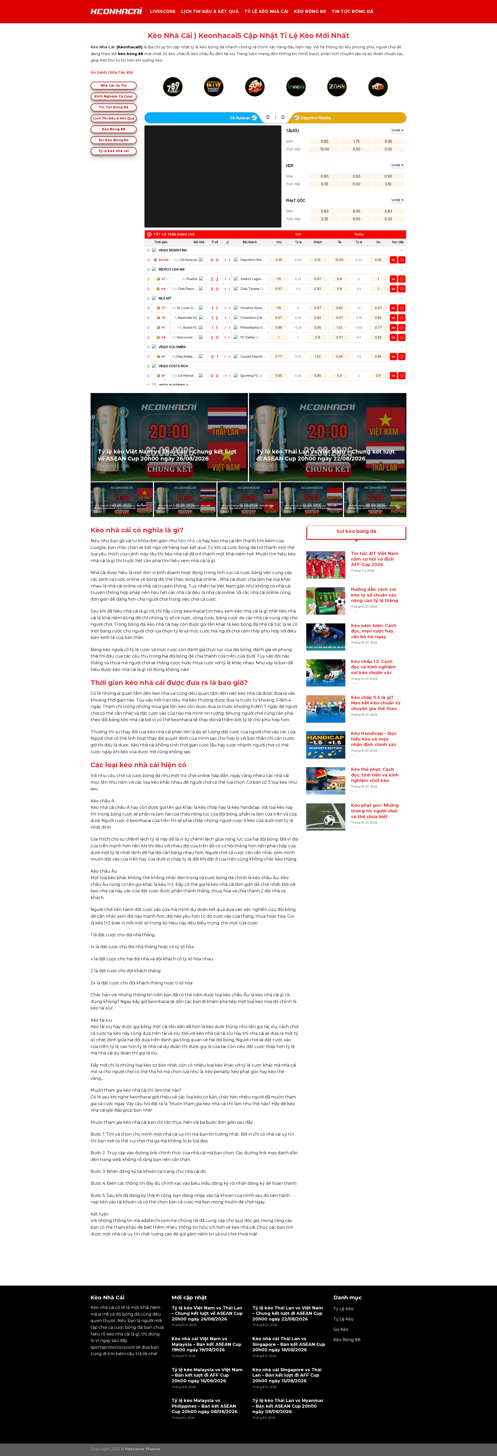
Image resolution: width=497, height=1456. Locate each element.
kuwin (97, 1245)
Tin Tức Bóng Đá (353, 11)
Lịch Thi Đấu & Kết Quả (210, 11)
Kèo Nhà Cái (102, 47)
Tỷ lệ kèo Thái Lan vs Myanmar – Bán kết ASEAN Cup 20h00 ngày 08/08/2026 (287, 1406)
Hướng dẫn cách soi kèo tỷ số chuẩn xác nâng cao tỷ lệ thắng (374, 595)
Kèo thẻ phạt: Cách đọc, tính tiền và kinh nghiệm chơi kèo (375, 775)
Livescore (163, 11)
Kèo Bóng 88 (310, 11)
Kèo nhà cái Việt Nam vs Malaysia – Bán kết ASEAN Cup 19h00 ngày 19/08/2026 (120, 506)
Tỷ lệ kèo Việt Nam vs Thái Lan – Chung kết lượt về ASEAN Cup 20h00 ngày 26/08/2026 (167, 455)
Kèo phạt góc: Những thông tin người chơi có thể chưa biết (375, 811)
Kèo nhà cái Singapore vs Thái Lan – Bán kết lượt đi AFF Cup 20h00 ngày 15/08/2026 (311, 506)
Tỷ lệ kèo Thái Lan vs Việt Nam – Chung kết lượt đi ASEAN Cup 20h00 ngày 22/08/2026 (325, 455)
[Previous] (164, 93)
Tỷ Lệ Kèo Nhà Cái (266, 11)
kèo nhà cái (189, 540)
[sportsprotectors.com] (116, 11)
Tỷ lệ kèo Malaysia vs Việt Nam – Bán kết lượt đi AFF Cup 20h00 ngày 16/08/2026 (247, 506)
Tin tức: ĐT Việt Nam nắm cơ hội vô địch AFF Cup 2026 (375, 559)
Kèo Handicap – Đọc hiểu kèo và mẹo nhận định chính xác (374, 739)
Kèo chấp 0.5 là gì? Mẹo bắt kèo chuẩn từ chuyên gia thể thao (375, 703)
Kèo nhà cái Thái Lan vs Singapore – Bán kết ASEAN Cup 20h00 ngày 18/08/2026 (184, 506)
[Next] (387, 93)
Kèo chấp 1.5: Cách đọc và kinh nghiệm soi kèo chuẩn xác (373, 667)
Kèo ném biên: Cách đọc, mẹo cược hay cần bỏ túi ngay (373, 631)
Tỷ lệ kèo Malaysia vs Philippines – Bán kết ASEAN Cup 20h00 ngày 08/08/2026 (373, 506)
